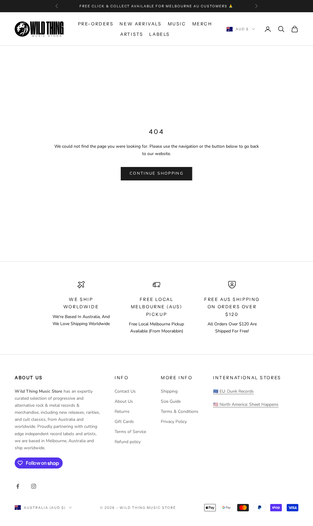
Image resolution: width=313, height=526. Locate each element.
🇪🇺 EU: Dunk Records (233, 391)
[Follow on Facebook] (18, 486)
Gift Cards (124, 421)
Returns (122, 411)
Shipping (169, 391)
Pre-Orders (96, 24)
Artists (131, 34)
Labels (159, 34)
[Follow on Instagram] (34, 486)
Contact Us (125, 391)
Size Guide (171, 401)
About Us (124, 401)
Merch (202, 24)
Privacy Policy (174, 421)
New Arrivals (140, 24)
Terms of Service (130, 432)
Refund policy (128, 442)
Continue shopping (156, 173)
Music (177, 24)
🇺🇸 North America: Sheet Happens (245, 404)
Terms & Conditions (179, 411)
